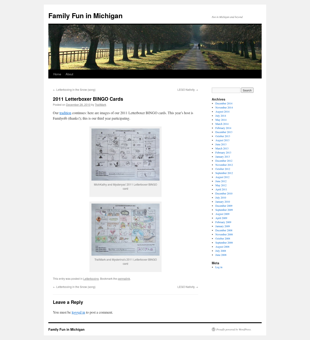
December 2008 (223, 230)
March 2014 (222, 124)
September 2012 (224, 173)
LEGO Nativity (187, 89)
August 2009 (222, 214)
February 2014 (223, 128)
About (69, 74)
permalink (124, 278)
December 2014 (223, 103)
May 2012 (220, 185)
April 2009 (221, 218)
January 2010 (222, 201)
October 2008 (222, 238)
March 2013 (222, 148)
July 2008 (220, 250)
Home (57, 74)
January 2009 (222, 226)
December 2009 (223, 205)
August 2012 (222, 177)
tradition (65, 112)
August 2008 (222, 246)
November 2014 (224, 107)
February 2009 (223, 222)
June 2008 (220, 255)
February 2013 (223, 152)
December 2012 (223, 160)
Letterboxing (91, 278)
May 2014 (220, 119)
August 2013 (222, 140)
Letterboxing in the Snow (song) (74, 89)
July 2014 (220, 115)
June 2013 (220, 144)
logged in (78, 312)
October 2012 (222, 169)
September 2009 (224, 210)
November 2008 (224, 234)
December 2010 (223, 193)
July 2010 (220, 197)
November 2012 (224, 164)
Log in (218, 267)
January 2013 (222, 156)
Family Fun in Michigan (85, 15)
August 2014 (222, 111)
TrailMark (100, 104)
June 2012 (220, 181)
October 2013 (222, 136)
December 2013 (223, 132)
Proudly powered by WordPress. (233, 329)
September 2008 (224, 242)
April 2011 (221, 189)
